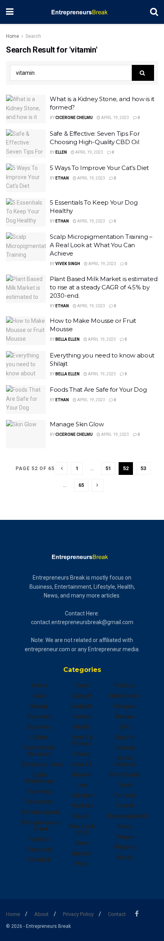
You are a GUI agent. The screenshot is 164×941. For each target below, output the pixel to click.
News (82, 843)
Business (39, 716)
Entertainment (40, 812)
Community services (39, 750)
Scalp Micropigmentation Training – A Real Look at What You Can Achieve (101, 245)
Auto (39, 696)
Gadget (82, 696)
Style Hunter (125, 774)
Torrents (125, 795)
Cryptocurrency (42, 764)
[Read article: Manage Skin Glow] (26, 434)
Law (82, 785)
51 (108, 468)
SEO (124, 727)
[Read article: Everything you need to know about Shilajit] (26, 365)
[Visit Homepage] (81, 12)
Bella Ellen (67, 339)
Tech (124, 785)
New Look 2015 (82, 829)
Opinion (82, 853)
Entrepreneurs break (41, 825)
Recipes (124, 706)
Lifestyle (81, 795)
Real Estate (124, 696)
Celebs (39, 737)
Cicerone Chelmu (74, 117)
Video (125, 826)
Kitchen (82, 774)
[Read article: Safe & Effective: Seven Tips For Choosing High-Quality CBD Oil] (26, 143)
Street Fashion (124, 761)
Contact (117, 914)
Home (12, 36)
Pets (82, 864)
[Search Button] (154, 12)
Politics (124, 685)
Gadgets (81, 706)
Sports (125, 737)
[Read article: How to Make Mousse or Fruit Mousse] (26, 330)
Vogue (124, 837)
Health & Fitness (82, 740)
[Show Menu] (10, 12)
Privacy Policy (78, 914)
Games (81, 716)
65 (81, 485)
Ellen (61, 152)
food (82, 685)
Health (81, 727)
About (41, 914)
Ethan (62, 178)
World (125, 857)
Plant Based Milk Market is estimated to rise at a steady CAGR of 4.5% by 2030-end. (103, 287)
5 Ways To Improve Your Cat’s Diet (99, 168)
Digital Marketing (39, 777)
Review (124, 716)
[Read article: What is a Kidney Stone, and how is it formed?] (26, 109)
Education (39, 801)
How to (82, 764)
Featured (39, 849)
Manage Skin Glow (76, 424)
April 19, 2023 (114, 117)
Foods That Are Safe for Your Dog (98, 389)
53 (143, 468)
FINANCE (39, 860)
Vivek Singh (67, 264)
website (124, 847)
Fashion (39, 839)
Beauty (39, 706)
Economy (39, 791)
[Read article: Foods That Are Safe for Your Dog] (26, 399)
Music (82, 816)
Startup (125, 747)
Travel (124, 805)
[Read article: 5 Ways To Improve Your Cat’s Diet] (26, 178)
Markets (82, 805)
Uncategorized (127, 816)
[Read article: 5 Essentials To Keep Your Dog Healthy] (26, 212)
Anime (39, 685)
